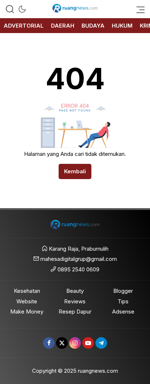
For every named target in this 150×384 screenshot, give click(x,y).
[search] (9, 9)
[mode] (22, 9)
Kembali (75, 171)
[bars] (138, 9)
